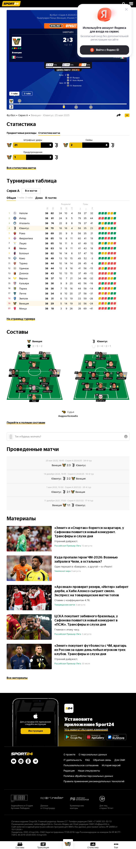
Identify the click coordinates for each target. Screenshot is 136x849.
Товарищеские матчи (64, 604)
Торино (23, 263)
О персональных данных (93, 754)
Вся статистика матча (21, 167)
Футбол (53, 15)
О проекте (69, 754)
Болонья (24, 253)
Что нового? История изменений (86, 729)
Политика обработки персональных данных (88, 776)
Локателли (77, 86)
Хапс (61, 83)
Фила (61, 75)
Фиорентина (26, 238)
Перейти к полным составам (26, 422)
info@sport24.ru (102, 824)
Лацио (22, 243)
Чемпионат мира (62, 571)
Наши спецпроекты (89, 770)
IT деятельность (73, 760)
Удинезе (24, 268)
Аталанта (24, 223)
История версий (111, 765)
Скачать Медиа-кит (63, 824)
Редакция (69, 770)
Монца (23, 308)
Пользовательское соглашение (81, 765)
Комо (22, 258)
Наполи (23, 213)
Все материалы (17, 677)
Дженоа (23, 273)
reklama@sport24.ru (43, 824)
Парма (23, 288)
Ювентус (24, 228)
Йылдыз (76, 78)
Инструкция (35, 731)
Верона (23, 278)
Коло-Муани (78, 80)
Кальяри (24, 283)
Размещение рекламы (22, 824)
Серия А (23, 115)
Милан (23, 248)
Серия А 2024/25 (67, 15)
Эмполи (23, 298)
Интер (22, 218)
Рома (22, 233)
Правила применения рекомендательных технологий (94, 781)
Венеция (17, 53)
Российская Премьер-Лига (67, 545)
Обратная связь (102, 760)
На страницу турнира (21, 318)
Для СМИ (119, 760)
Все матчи (31, 191)
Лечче (22, 293)
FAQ (87, 760)
